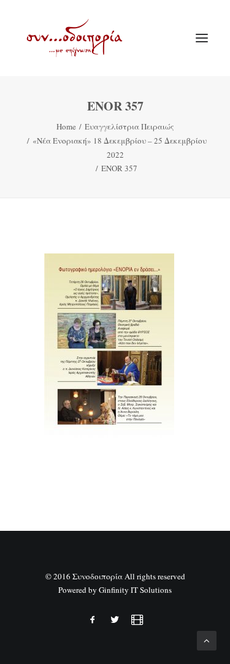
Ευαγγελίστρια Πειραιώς (129, 126)
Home (66, 126)
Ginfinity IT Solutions (135, 589)
